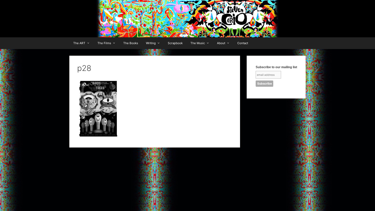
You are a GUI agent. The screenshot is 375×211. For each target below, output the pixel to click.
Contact (242, 43)
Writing (151, 43)
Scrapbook (175, 43)
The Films (104, 43)
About (221, 43)
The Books (130, 43)
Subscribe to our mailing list (276, 67)
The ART (79, 43)
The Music (197, 43)
